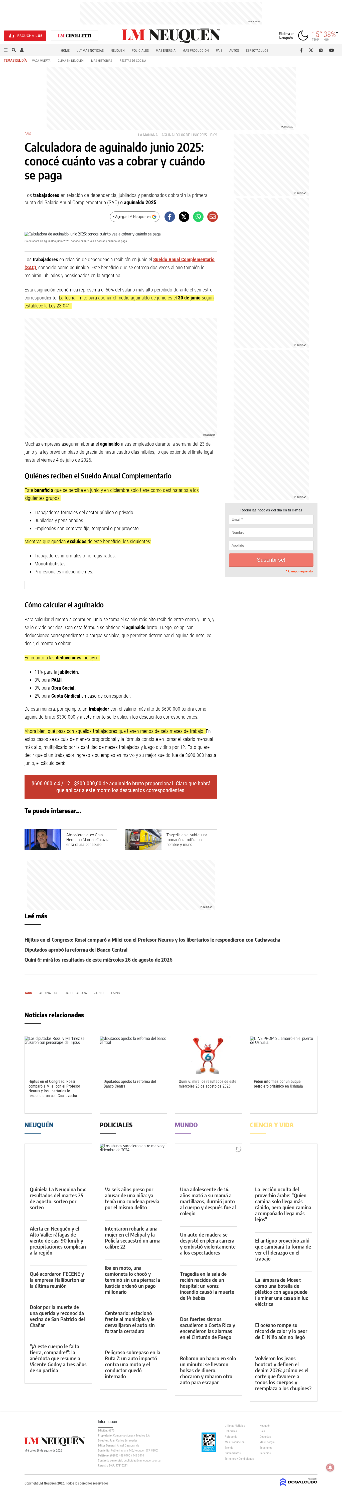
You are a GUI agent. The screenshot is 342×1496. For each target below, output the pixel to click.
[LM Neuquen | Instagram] (322, 50)
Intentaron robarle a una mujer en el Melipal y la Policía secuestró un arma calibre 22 (132, 1237)
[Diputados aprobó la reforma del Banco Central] (133, 1055)
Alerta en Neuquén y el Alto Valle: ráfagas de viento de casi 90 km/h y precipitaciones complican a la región (58, 1240)
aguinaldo (170, 135)
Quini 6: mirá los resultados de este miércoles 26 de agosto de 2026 (99, 959)
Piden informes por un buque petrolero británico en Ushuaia (278, 1084)
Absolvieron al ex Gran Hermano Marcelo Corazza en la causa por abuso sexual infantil (87, 842)
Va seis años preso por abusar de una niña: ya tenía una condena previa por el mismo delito (132, 1198)
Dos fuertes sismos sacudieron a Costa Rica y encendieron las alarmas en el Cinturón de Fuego (207, 1328)
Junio (99, 993)
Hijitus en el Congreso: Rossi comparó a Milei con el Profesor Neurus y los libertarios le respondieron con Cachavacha (152, 939)
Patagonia (231, 1436)
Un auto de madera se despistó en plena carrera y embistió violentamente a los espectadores (208, 1243)
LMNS (115, 993)
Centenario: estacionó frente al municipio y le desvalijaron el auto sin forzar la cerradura (130, 1322)
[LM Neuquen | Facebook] (302, 50)
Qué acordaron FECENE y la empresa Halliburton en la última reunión (58, 1280)
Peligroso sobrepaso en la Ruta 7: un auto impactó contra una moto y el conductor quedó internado (132, 1364)
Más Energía (166, 50)
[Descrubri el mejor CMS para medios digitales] (298, 1486)
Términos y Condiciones (238, 1458)
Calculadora (76, 993)
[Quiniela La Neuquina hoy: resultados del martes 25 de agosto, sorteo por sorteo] (58, 1163)
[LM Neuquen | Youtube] (331, 50)
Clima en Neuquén (71, 60)
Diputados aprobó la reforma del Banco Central (76, 949)
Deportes (265, 1436)
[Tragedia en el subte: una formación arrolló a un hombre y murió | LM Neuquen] (143, 839)
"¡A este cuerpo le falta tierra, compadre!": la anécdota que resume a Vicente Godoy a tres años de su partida (58, 1358)
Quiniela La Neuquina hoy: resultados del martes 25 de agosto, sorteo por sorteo (58, 1198)
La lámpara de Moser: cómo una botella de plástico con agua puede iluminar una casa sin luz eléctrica (281, 1292)
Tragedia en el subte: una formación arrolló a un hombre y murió (186, 839)
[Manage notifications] (330, 1468)
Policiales (140, 50)
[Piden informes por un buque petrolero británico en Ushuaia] (283, 1055)
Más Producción (196, 50)
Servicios (265, 1453)
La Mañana (148, 135)
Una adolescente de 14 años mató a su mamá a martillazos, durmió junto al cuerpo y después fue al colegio (208, 1201)
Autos (234, 50)
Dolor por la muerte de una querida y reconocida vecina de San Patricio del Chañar (57, 1316)
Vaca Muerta (41, 60)
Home (65, 50)
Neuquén (118, 50)
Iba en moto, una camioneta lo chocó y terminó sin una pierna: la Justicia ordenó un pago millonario (132, 1280)
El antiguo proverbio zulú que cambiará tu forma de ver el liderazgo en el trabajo (283, 1249)
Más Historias (101, 60)
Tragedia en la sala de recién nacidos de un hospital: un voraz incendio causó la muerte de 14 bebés (207, 1286)
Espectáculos (257, 50)
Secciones (266, 1447)
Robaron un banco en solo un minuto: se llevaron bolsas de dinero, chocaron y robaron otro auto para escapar (208, 1370)
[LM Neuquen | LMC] (74, 35)
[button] (6, 50)
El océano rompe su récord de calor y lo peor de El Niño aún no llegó (281, 1331)
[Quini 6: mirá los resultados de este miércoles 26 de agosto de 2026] (208, 1055)
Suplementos (233, 1453)
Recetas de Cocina (133, 60)
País (219, 50)
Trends (229, 1447)
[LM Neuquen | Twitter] (312, 50)
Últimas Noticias (90, 50)
